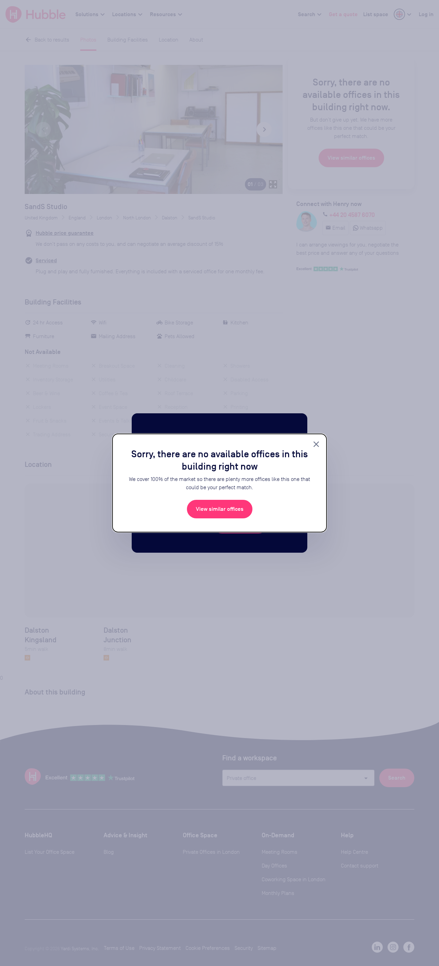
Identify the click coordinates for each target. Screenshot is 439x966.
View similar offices (220, 509)
